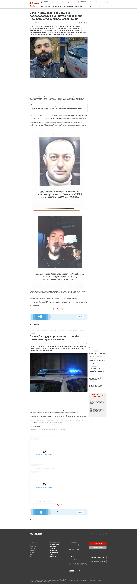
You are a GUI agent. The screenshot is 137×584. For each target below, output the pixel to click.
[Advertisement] (58, 88)
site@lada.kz (82, 545)
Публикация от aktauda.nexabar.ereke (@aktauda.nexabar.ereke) (44, 468)
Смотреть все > (68, 2)
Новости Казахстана (57, 6)
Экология (32, 552)
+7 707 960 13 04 (73, 559)
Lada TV (86, 6)
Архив (51, 554)
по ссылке (81, 431)
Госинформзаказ (54, 552)
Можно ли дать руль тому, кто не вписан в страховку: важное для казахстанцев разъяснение (97, 370)
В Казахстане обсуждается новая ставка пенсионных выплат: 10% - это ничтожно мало (97, 401)
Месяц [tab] (96, 350)
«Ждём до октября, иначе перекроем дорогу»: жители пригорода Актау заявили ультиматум (96, 386)
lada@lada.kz (78, 566)
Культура (32, 554)
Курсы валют (53, 556)
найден (33, 304)
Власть (31, 544)
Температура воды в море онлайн (97, 557)
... (90, 6)
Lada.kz (76, 32)
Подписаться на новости (98, 547)
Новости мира (78, 6)
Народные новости (68, 6)
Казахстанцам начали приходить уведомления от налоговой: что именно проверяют (97, 362)
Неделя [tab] (91, 350)
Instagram (69, 96)
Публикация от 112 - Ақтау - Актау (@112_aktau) (44, 501)
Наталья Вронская (44, 22)
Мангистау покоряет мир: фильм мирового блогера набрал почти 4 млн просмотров (97, 378)
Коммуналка (33, 550)
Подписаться (80, 316)
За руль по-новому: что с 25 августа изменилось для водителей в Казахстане (97, 355)
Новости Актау (45, 6)
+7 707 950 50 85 (73, 552)
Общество (32, 548)
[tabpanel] (97, 371)
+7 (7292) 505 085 (73, 545)
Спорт (31, 556)
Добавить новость (98, 543)
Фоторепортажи (54, 550)
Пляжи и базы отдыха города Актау (98, 561)
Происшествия (32, 22)
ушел (46, 301)
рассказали (82, 304)
